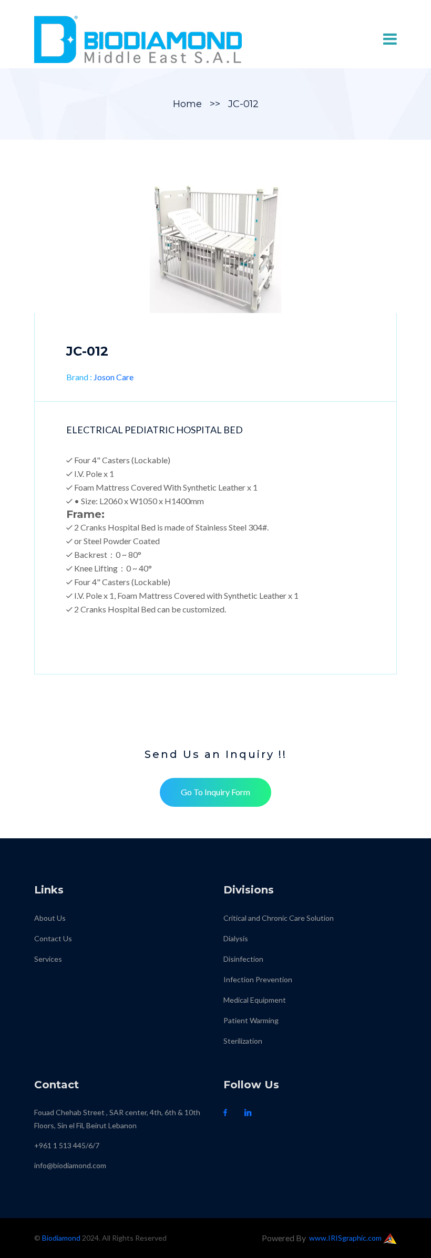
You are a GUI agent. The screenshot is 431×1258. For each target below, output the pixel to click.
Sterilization (242, 1040)
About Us (50, 917)
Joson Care (114, 377)
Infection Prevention (257, 979)
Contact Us (53, 938)
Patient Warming (251, 1020)
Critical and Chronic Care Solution (278, 917)
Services (48, 958)
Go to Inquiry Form (215, 792)
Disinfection (243, 958)
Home (187, 104)
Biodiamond (61, 1237)
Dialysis (235, 938)
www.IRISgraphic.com (346, 1237)
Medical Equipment (254, 999)
